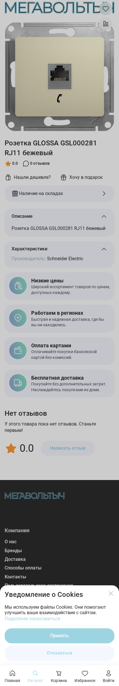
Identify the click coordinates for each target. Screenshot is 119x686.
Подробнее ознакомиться (32, 618)
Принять (59, 635)
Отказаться (59, 653)
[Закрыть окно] (110, 593)
